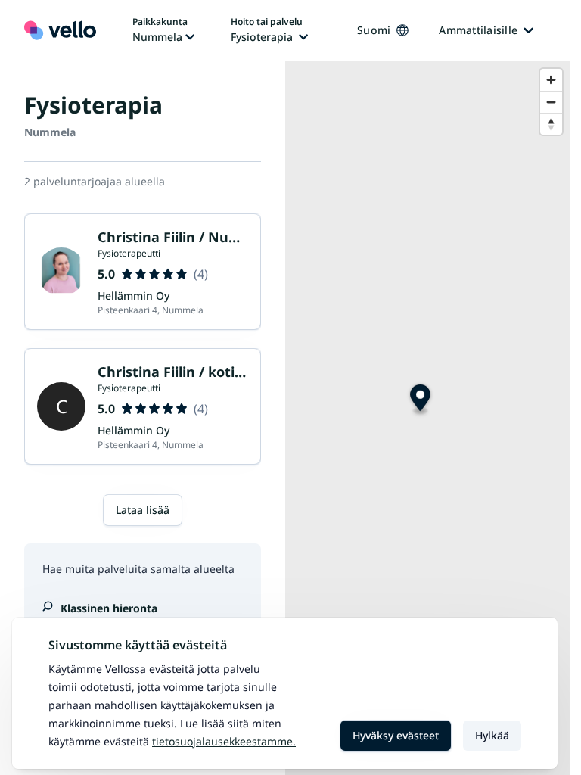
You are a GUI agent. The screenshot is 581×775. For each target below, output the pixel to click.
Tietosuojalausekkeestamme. (224, 741)
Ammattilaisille (478, 30)
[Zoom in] (551, 80)
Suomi (373, 30)
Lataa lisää (142, 510)
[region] (427, 418)
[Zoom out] (551, 102)
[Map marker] (420, 400)
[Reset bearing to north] (551, 124)
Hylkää (492, 735)
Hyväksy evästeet (396, 735)
